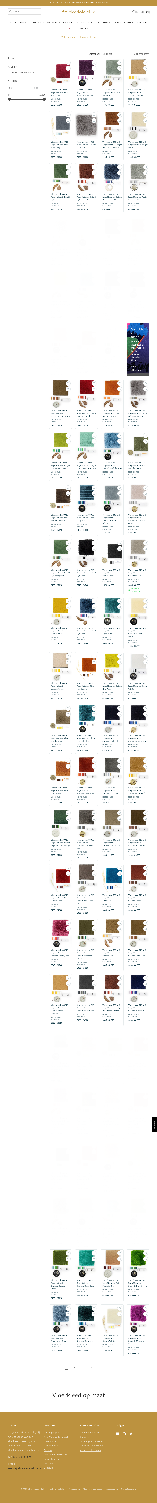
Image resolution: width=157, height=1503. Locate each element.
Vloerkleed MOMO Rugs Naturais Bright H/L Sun (60, 304)
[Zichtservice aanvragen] (68, 68)
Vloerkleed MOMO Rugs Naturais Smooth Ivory (85, 252)
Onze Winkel (50, 1441)
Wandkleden (53, 22)
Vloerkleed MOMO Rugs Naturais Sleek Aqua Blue (111, 631)
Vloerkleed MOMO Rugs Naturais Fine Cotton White (111, 1338)
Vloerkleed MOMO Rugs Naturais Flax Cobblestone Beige (137, 1176)
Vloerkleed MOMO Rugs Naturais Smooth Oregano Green (60, 1284)
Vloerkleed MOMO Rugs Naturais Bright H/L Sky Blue (112, 1231)
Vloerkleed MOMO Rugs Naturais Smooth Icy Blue (60, 1338)
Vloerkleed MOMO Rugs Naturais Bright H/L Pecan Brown (86, 197)
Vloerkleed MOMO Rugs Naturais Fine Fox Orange (85, 686)
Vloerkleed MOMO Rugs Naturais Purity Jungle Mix (112, 92)
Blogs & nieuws (51, 1445)
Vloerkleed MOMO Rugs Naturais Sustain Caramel (137, 92)
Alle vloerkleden (19, 22)
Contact (83, 28)
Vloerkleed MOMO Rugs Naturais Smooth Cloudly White (111, 519)
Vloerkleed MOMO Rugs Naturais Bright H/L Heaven (86, 304)
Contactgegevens (128, 1489)
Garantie (84, 1437)
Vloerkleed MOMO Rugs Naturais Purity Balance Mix (138, 197)
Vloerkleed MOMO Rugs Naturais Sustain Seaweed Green (85, 954)
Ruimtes (67, 22)
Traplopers (37, 22)
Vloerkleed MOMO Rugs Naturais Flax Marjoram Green (111, 1066)
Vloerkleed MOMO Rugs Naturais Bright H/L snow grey (60, 252)
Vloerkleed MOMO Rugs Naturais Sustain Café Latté (137, 953)
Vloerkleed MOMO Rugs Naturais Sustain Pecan (137, 898)
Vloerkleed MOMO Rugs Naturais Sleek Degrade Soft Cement (60, 1067)
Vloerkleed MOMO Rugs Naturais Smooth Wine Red (85, 92)
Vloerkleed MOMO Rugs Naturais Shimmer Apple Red (86, 790)
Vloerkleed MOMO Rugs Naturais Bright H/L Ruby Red (86, 413)
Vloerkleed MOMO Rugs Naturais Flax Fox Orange (60, 790)
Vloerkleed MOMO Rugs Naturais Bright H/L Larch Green (60, 197)
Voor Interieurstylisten (55, 1454)
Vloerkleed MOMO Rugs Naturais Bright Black (112, 252)
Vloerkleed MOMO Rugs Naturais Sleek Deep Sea (86, 518)
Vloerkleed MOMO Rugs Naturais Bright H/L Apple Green (60, 465)
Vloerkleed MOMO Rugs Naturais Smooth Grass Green (137, 1231)
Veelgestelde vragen (90, 1450)
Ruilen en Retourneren (91, 1445)
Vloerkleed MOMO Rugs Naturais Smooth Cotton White (137, 632)
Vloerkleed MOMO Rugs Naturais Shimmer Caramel (137, 790)
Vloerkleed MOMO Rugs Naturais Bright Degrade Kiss (112, 1283)
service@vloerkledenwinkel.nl (25, 1468)
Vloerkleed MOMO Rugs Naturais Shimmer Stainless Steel (111, 1122)
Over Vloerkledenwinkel (56, 1437)
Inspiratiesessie (52, 1459)
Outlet (72, 28)
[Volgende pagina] (91, 1367)
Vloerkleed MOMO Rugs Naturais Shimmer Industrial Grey (86, 844)
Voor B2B (49, 1463)
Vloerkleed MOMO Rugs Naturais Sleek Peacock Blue (86, 738)
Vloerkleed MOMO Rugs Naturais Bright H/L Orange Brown (138, 252)
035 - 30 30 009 (22, 1457)
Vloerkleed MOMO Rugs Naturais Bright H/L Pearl (112, 686)
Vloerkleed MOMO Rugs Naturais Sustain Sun (60, 631)
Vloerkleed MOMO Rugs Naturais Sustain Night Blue (111, 738)
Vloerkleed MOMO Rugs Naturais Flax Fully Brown (85, 360)
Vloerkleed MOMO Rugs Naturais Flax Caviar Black (111, 573)
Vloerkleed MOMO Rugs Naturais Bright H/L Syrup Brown (112, 145)
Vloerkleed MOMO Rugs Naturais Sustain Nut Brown (137, 843)
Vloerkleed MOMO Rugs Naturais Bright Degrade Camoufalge (60, 843)
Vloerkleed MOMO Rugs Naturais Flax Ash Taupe (85, 1121)
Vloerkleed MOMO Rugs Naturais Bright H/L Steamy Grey (138, 413)
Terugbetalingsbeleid (57, 1489)
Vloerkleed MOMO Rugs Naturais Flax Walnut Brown (85, 1066)
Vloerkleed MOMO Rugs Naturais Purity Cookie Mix (112, 953)
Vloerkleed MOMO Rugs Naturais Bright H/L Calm (86, 631)
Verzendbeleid (112, 1489)
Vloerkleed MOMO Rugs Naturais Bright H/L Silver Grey (60, 1231)
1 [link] (66, 1367)
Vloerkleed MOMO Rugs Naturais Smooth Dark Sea (85, 1338)
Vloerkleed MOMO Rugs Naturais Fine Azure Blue (111, 898)
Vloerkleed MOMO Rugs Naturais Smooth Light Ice (111, 360)
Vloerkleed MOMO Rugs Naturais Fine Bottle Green (60, 1176)
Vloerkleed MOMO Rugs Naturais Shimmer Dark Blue (137, 738)
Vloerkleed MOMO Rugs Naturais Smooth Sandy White (111, 1177)
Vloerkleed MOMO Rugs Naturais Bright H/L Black (86, 573)
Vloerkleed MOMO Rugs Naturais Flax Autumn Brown (60, 518)
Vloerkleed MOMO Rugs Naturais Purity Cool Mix (86, 145)
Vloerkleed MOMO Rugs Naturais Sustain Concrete (111, 790)
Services (141, 22)
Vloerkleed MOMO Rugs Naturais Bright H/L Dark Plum (60, 1121)
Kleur (80, 22)
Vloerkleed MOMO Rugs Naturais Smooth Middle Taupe (85, 1232)
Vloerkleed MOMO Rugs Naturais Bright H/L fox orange (112, 413)
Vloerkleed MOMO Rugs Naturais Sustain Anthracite (85, 1008)
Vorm (116, 22)
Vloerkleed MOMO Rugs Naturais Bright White (138, 145)
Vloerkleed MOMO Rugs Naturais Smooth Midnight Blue (111, 306)
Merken (128, 22)
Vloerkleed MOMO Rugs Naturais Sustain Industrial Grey (85, 899)
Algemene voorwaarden (93, 1489)
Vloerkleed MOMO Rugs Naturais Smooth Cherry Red (60, 953)
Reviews (48, 1450)
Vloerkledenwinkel (36, 1489)
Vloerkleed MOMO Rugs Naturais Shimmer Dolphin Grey (137, 519)
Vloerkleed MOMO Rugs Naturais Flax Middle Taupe (137, 465)
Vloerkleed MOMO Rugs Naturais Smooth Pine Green (137, 1283)
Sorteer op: (94, 54)
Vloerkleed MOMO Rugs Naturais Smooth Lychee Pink (60, 361)
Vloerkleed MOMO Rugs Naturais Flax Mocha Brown (137, 1066)
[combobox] (24, 11)
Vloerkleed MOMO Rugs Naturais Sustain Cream (60, 686)
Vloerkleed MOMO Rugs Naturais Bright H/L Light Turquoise (86, 465)
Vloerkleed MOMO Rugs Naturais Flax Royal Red (137, 1121)
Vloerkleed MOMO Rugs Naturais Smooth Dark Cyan (85, 1283)
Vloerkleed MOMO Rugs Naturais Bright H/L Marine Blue (112, 197)
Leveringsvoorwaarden (92, 1441)
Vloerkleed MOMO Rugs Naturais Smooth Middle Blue (112, 465)
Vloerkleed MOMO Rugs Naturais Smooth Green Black (138, 304)
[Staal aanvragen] (68, 62)
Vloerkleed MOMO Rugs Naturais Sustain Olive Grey (111, 843)
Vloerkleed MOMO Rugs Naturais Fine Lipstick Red (60, 898)
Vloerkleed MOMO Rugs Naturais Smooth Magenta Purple (137, 1339)
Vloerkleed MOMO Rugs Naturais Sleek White (137, 686)
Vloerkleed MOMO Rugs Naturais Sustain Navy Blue (137, 1008)
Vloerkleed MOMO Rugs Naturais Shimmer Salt (137, 573)
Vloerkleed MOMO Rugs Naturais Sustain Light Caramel (60, 1009)
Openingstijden (51, 1432)
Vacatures (49, 1468)
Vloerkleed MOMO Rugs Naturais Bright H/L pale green (60, 573)
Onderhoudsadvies (90, 1432)
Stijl (90, 22)
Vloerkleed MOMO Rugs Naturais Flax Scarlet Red (60, 92)
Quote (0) (154, 1124)
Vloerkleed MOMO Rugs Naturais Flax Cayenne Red (85, 1176)
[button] (147, 11)
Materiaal (103, 22)
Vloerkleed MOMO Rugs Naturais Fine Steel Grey (60, 145)
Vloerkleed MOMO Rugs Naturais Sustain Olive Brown (60, 413)
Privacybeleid (74, 1489)
